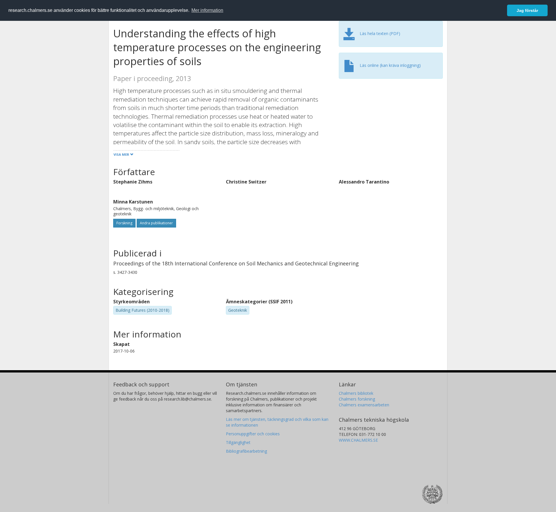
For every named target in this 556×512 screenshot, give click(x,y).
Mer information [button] (207, 10)
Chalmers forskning (357, 399)
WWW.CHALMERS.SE (358, 440)
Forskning (124, 223)
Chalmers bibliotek (356, 393)
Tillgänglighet (238, 442)
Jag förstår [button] (527, 10)
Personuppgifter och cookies (253, 433)
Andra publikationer (156, 223)
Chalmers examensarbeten (364, 405)
